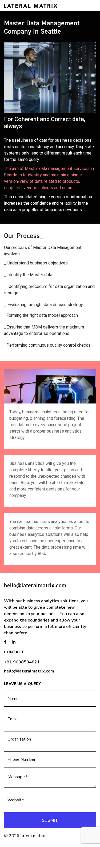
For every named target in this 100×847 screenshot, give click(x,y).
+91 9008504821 (22, 662)
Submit (50, 820)
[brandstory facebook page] (5, 642)
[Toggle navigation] (88, 5)
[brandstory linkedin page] (13, 642)
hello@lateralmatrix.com (35, 585)
